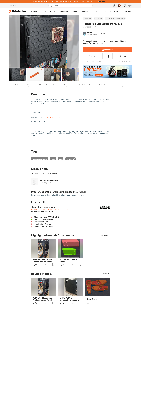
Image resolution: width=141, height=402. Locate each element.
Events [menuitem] (94, 11)
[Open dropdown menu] (130, 23)
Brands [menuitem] (85, 11)
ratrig (61, 159)
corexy (53, 159)
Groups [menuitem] (103, 11)
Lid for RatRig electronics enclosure (69, 299)
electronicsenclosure (39, 159)
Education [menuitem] (114, 11)
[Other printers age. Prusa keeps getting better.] (107, 71)
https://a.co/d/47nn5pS (54, 117)
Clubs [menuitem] (52, 11)
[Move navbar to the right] (120, 11)
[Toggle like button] (34, 264)
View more (105, 235)
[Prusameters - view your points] (119, 5)
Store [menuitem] (44, 11)
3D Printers (99, 18)
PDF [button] (107, 94)
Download (108, 49)
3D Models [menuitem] (34, 11)
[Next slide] (77, 74)
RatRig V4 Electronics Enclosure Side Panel (42, 260)
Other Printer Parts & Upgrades (116, 18)
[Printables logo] (17, 11)
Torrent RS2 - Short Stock (68, 260)
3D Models (88, 18)
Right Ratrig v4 (93, 299)
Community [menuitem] (63, 11)
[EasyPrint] (114, 6)
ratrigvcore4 (70, 159)
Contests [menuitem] (75, 11)
